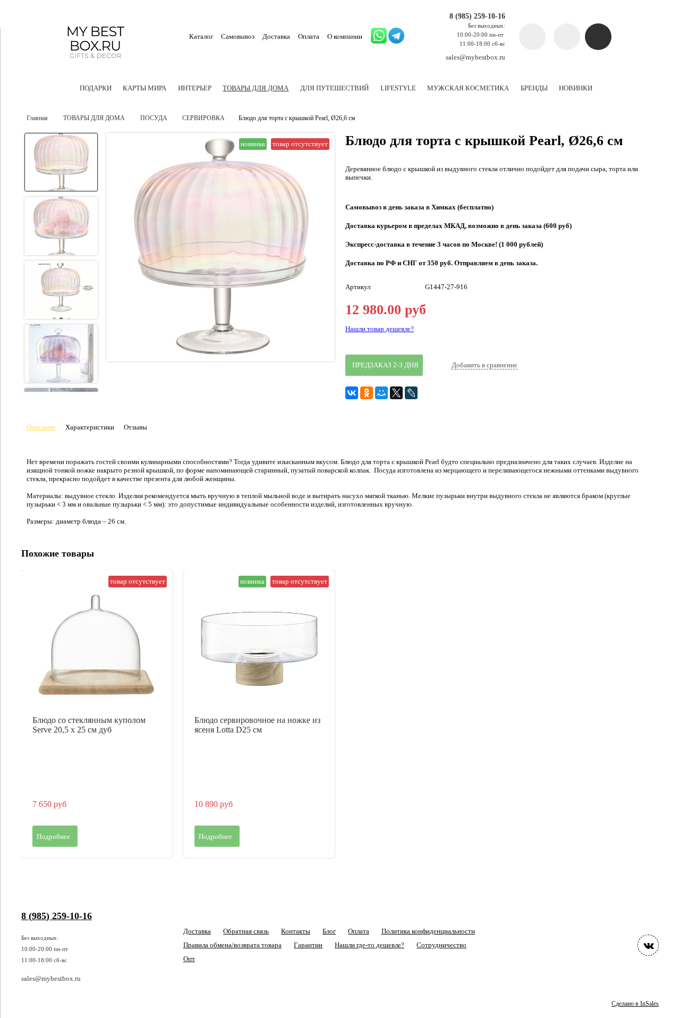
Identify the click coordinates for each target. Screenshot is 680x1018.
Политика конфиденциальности (428, 931)
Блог (329, 931)
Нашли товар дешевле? (379, 329)
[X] (396, 392)
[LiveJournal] (411, 392)
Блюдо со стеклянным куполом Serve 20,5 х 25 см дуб (89, 725)
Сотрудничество (441, 945)
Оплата (308, 36)
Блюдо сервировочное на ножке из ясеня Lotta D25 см (257, 725)
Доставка (276, 36)
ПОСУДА (153, 118)
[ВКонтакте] (351, 392)
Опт (189, 959)
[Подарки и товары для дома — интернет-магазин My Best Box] (95, 63)
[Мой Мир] (381, 392)
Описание (41, 427)
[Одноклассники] (366, 392)
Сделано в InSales (635, 1003)
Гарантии (308, 945)
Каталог (201, 36)
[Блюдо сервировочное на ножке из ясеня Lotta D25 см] (259, 645)
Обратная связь (246, 931)
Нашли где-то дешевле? (369, 945)
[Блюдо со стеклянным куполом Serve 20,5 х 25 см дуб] (97, 645)
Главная (37, 118)
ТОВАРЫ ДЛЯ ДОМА (94, 118)
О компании (344, 36)
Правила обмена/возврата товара (232, 945)
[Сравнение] (567, 36)
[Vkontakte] (648, 945)
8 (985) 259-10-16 (477, 16)
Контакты (295, 931)
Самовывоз (237, 36)
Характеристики (89, 427)
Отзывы (135, 427)
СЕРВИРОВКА (203, 118)
